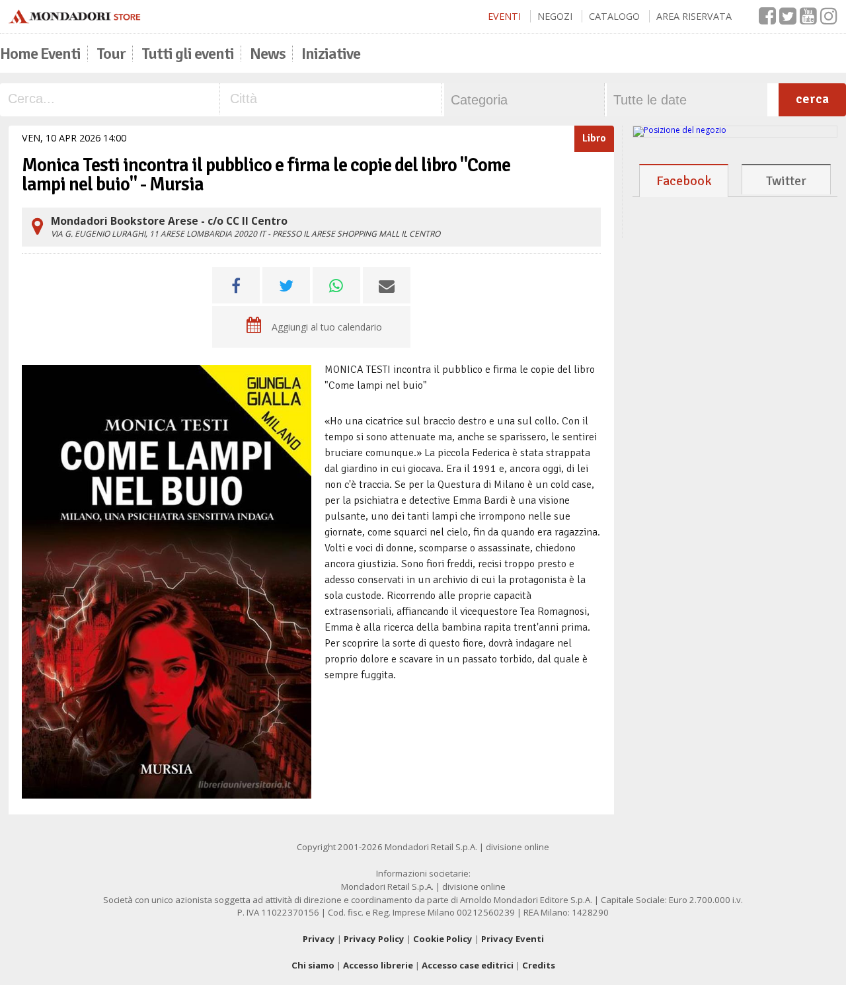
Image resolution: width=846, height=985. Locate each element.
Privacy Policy (374, 939)
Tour (111, 53)
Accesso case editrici (468, 965)
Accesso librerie (378, 965)
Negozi (554, 16)
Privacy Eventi (512, 939)
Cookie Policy (443, 939)
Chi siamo (312, 965)
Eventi (504, 16)
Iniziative (330, 53)
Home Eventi (40, 53)
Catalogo (614, 16)
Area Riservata (694, 16)
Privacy (319, 939)
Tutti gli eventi (187, 53)
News (268, 53)
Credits (538, 965)
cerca (812, 99)
